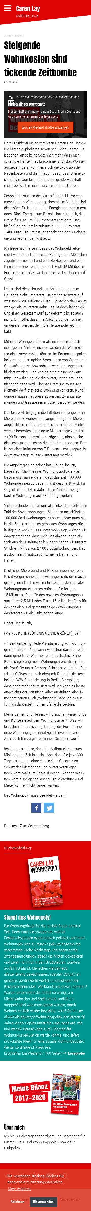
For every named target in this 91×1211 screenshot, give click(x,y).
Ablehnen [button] (17, 1202)
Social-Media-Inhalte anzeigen (45, 127)
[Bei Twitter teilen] (49, 808)
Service (7, 35)
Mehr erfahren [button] (19, 1188)
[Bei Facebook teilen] (36, 808)
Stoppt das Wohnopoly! (27, 917)
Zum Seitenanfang (34, 825)
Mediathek (18, 35)
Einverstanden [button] (43, 1202)
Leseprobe (76, 1053)
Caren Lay (28, 8)
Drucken (10, 825)
